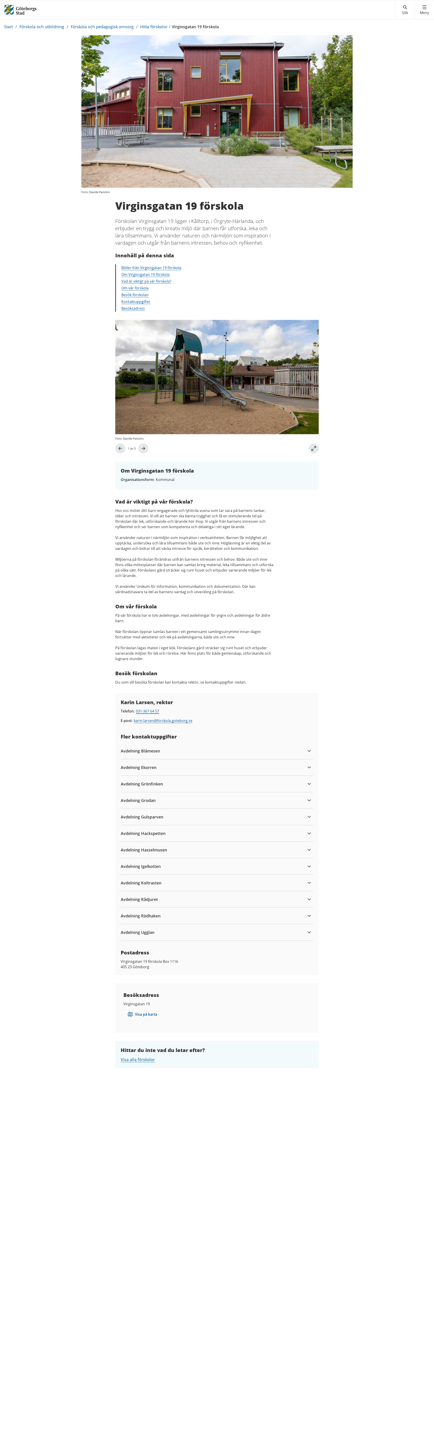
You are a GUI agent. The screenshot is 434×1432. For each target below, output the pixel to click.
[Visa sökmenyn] (405, 10)
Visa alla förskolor (138, 1059)
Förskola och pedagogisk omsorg (102, 26)
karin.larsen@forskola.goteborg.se (163, 720)
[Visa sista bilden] (120, 448)
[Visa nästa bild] (143, 448)
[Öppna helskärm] (314, 448)
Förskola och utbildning (41, 26)
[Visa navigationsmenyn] (424, 10)
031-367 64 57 (147, 711)
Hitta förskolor (153, 26)
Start (8, 26)
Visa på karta (146, 1014)
